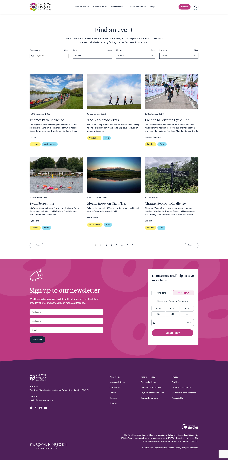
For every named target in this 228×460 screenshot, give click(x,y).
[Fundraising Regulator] (190, 426)
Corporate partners (149, 398)
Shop (152, 7)
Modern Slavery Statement (184, 393)
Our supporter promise (151, 388)
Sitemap (113, 403)
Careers (113, 398)
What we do (115, 377)
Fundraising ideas (148, 382)
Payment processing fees (152, 393)
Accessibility (177, 398)
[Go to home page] (38, 377)
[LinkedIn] (40, 407)
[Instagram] (35, 407)
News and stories (138, 7)
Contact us (115, 388)
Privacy (175, 377)
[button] (82, 7)
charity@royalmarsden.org (41, 400)
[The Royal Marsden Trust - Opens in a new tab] (48, 446)
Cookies (175, 382)
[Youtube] (45, 407)
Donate (184, 7)
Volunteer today (148, 377)
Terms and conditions (181, 388)
